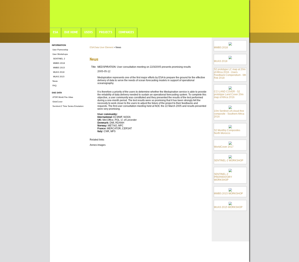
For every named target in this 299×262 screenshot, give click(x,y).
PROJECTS (105, 32)
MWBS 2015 (58, 67)
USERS (88, 32)
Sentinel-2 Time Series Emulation (68, 106)
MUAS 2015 (58, 76)
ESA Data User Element (101, 47)
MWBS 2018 (58, 63)
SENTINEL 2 (58, 58)
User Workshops (60, 54)
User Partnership (60, 50)
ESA (55, 32)
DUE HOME (71, 32)
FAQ (54, 85)
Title (93, 66)
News (55, 81)
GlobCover (57, 102)
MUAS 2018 (58, 72)
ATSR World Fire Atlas (62, 97)
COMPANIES (126, 32)
